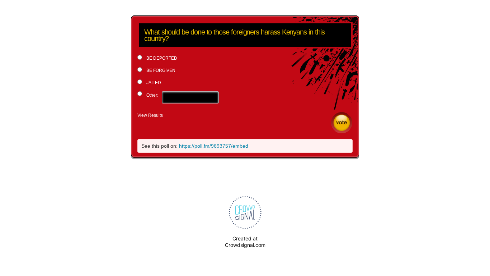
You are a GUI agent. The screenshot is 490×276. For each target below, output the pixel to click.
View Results (150, 115)
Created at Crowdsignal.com (245, 241)
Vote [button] (342, 123)
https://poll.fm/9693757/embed (213, 146)
